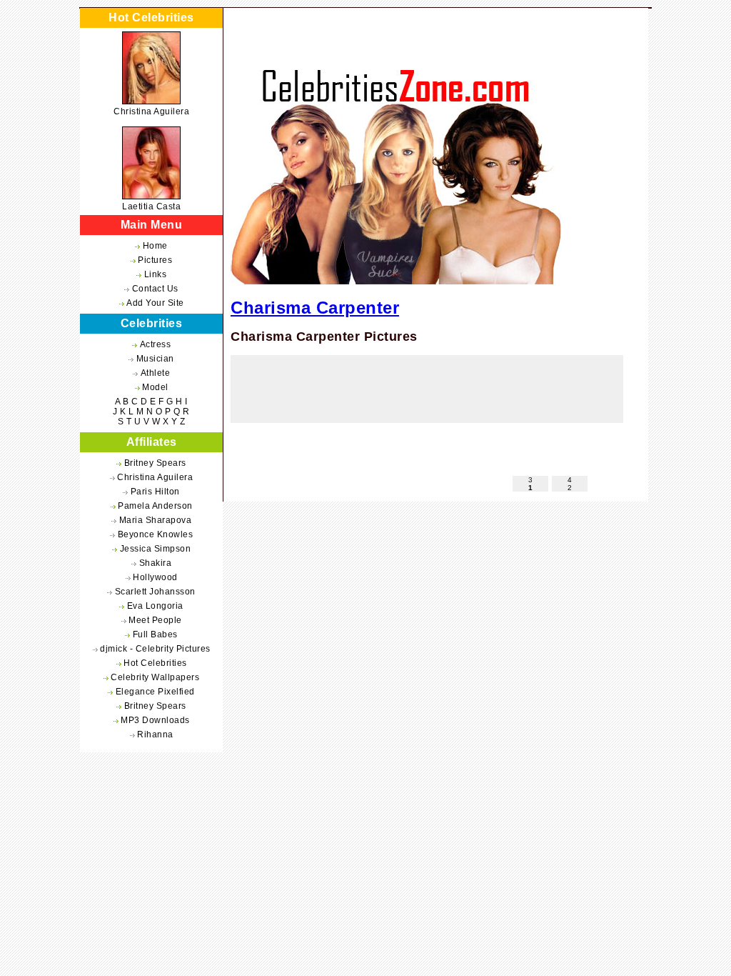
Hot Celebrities (155, 663)
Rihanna (155, 734)
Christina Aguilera (151, 111)
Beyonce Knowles (155, 534)
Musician (155, 359)
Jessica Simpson (155, 549)
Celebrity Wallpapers (155, 677)
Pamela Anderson (155, 506)
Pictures (155, 260)
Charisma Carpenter (315, 307)
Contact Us (155, 289)
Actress (155, 344)
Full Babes (155, 634)
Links (155, 274)
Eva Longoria (155, 606)
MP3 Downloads (155, 720)
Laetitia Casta (151, 206)
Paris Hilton (155, 492)
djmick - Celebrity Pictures (155, 649)
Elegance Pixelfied (155, 692)
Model (155, 387)
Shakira (155, 563)
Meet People (155, 620)
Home (155, 246)
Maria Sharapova (155, 520)
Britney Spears (155, 463)
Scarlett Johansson (155, 592)
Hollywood (155, 577)
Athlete (156, 373)
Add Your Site (155, 303)
